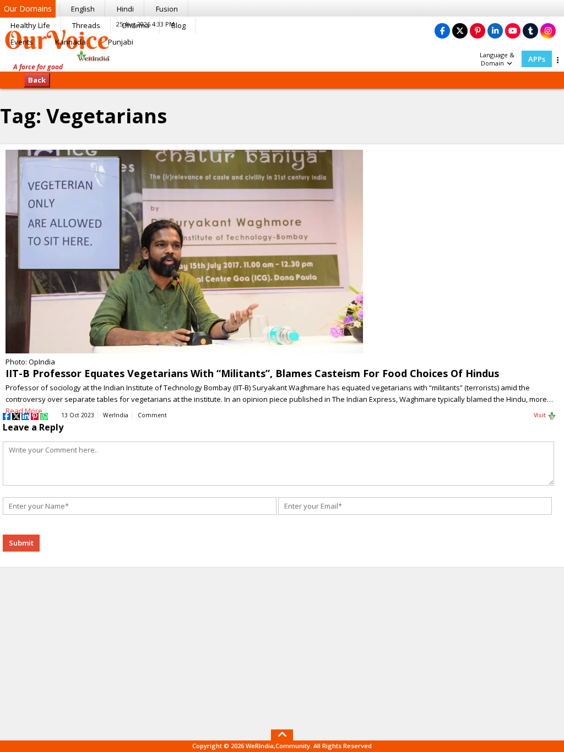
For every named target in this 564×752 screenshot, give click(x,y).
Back (37, 80)
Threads (86, 25)
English (83, 9)
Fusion (167, 9)
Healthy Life (30, 25)
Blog (178, 25)
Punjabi (120, 42)
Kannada (70, 42)
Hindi (125, 9)
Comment (152, 415)
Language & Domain (497, 59)
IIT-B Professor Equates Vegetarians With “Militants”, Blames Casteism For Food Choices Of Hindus (252, 373)
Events (21, 42)
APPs (536, 59)
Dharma (135, 25)
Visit (540, 415)
